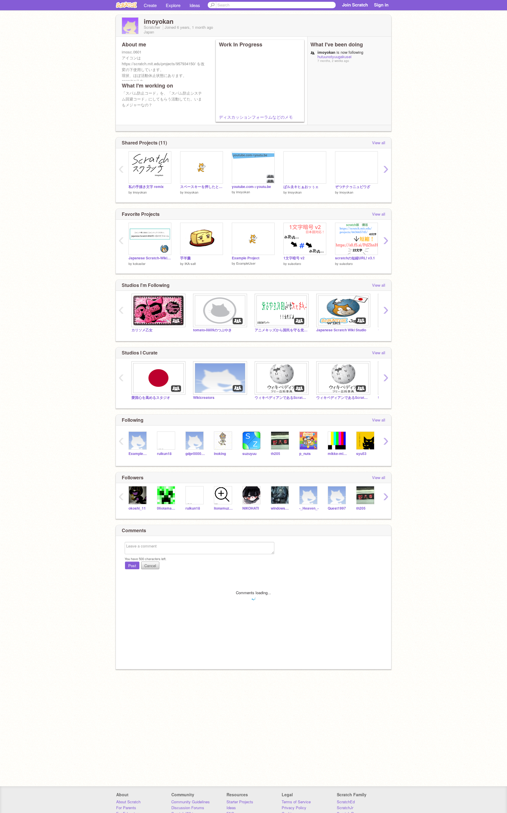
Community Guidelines (190, 801)
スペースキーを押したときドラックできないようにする (201, 186)
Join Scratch (355, 4)
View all (378, 142)
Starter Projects (240, 801)
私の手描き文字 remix (146, 186)
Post (132, 565)
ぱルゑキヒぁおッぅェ (301, 186)
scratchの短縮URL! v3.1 (355, 258)
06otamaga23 (167, 508)
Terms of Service (296, 801)
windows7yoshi (280, 508)
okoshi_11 (137, 508)
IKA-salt (190, 263)
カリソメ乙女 (142, 329)
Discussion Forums (187, 807)
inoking (220, 453)
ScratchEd (346, 801)
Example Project (245, 258)
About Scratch (128, 801)
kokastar (139, 263)
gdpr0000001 (195, 453)
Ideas (195, 5)
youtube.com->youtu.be (251, 186)
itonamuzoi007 (224, 508)
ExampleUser (246, 263)
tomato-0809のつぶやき (212, 329)
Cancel (150, 565)
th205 (275, 453)
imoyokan (140, 192)
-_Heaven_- (309, 508)
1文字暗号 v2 (294, 258)
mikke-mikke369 (337, 453)
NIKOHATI (250, 508)
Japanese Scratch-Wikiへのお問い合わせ (150, 258)
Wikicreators (203, 397)
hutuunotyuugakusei (334, 56)
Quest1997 (337, 508)
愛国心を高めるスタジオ (150, 397)
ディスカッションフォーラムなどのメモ (256, 117)
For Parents (126, 807)
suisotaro (294, 263)
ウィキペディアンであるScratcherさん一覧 (342, 397)
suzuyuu (249, 453)
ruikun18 (164, 453)
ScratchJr (345, 807)
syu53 (361, 453)
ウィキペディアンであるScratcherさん (281, 397)
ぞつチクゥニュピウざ (352, 186)
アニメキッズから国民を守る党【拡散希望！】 (281, 329)
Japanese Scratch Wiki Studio (341, 329)
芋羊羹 (185, 258)
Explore (173, 5)
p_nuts (305, 453)
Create (150, 5)
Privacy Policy (294, 807)
